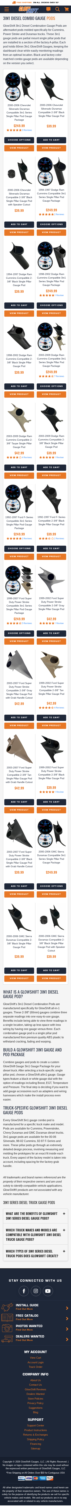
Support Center (35, 1425)
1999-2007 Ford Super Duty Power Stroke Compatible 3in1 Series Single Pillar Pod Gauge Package (19, 605)
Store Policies (35, 1398)
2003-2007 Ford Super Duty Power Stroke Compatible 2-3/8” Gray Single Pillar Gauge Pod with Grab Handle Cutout (19, 690)
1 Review (59, 295)
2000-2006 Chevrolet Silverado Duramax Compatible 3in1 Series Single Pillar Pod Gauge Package (19, 112)
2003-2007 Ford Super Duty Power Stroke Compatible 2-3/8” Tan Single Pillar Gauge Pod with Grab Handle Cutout (19, 774)
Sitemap (35, 1448)
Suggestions (36, 1407)
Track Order (35, 1366)
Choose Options (19, 140)
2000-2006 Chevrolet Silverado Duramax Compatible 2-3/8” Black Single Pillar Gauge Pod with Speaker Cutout (19, 197)
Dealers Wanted (35, 1393)
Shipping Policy (35, 1439)
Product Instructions (35, 1430)
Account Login (36, 1362)
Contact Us (35, 1384)
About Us (35, 1380)
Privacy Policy (35, 1403)
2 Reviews (59, 214)
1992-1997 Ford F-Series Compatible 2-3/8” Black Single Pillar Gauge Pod (51, 521)
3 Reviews (27, 130)
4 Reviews (27, 457)
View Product (19, 148)
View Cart (35, 1357)
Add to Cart (51, 140)
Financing (35, 1443)
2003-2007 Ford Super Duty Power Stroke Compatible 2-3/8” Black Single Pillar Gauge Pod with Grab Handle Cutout (19, 859)
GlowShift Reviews (35, 1389)
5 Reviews (27, 623)
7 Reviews (59, 376)
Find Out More (24, 1308)
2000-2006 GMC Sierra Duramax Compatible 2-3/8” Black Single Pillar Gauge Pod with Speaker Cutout (51, 943)
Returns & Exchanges (35, 1434)
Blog (35, 1412)
